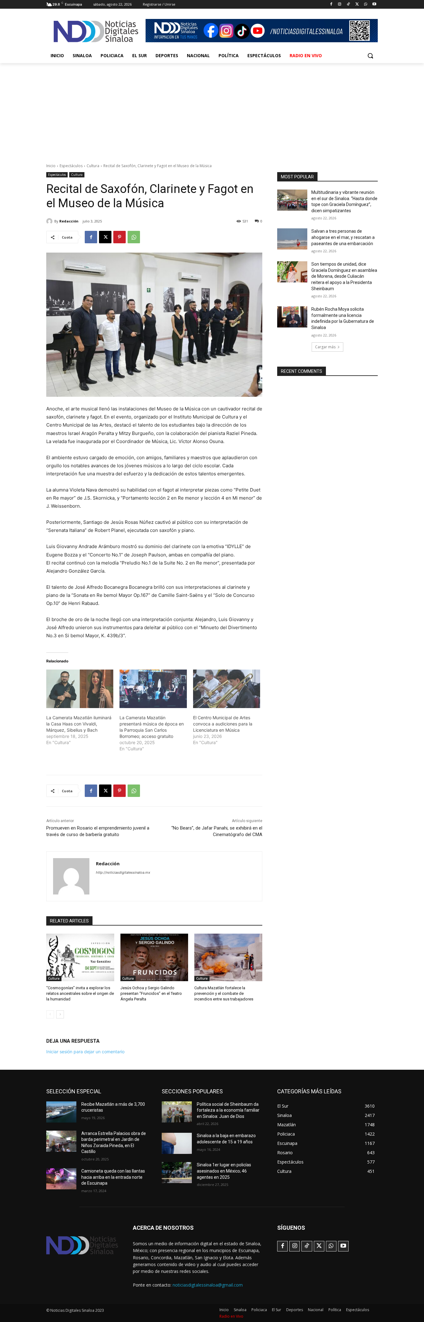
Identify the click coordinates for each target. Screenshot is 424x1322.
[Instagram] (339, 4)
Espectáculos (71, 165)
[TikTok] (348, 4)
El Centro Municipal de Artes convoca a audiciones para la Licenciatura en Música (222, 724)
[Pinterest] (119, 237)
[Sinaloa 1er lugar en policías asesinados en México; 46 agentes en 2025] (177, 1172)
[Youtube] (374, 4)
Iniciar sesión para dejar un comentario (85, 1051)
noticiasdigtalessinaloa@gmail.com (208, 1285)
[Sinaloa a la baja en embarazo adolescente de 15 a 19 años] (177, 1143)
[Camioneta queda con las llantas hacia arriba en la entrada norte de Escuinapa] (61, 1178)
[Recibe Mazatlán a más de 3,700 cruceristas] (61, 1112)
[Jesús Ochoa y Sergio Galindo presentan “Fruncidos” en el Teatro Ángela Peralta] (154, 957)
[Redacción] (50, 221)
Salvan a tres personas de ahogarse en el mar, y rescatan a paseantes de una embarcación (343, 237)
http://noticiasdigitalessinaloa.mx (123, 872)
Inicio (51, 165)
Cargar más (325, 347)
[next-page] (60, 1014)
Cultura (93, 165)
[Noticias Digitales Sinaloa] (96, 31)
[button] (370, 55)
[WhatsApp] (365, 4)
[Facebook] (331, 4)
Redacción (69, 221)
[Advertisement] (212, 109)
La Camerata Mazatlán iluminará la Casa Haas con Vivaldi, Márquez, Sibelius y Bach (78, 724)
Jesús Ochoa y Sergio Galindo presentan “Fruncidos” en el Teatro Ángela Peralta (151, 993)
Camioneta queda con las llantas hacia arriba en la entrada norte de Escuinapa (113, 1177)
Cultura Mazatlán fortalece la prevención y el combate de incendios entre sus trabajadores (223, 993)
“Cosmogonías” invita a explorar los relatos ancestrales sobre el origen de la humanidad (80, 993)
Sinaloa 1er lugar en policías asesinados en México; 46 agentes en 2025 (224, 1170)
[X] (357, 4)
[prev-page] (50, 1014)
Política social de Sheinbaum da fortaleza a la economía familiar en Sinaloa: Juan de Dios (228, 1110)
